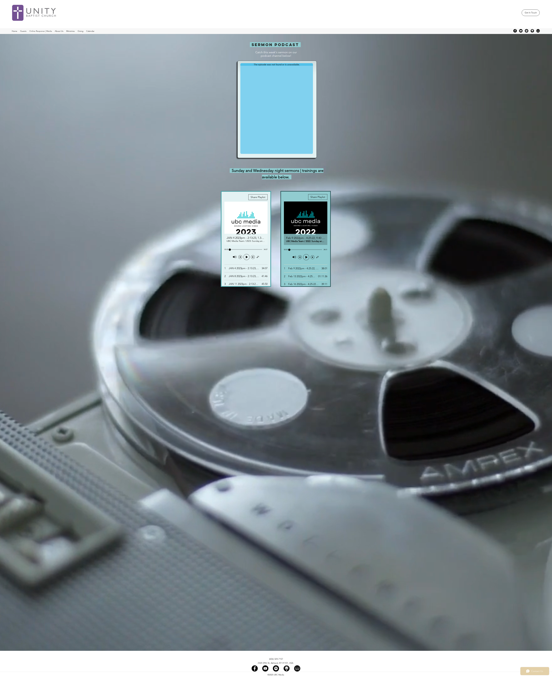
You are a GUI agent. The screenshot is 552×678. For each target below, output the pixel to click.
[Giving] (538, 31)
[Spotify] (526, 31)
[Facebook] (515, 31)
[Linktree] (532, 31)
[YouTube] (521, 31)
